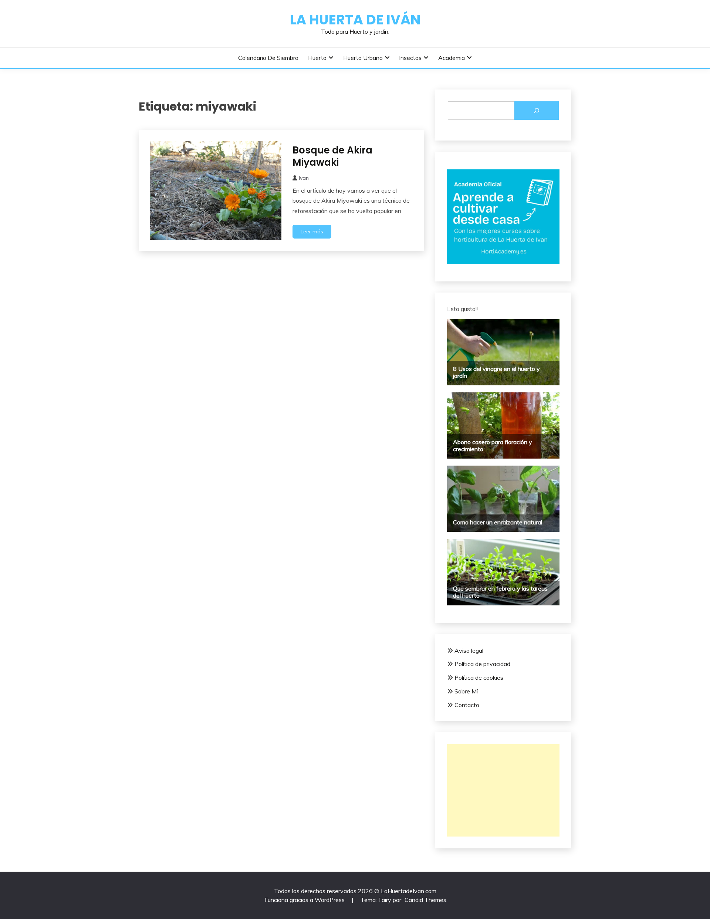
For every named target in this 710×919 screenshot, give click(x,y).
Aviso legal (468, 650)
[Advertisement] (503, 790)
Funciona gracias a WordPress (305, 899)
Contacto (466, 705)
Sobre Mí (466, 691)
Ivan (304, 178)
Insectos (410, 57)
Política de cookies (478, 677)
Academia (451, 57)
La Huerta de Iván (355, 19)
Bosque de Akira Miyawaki (332, 156)
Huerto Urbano (363, 57)
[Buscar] (536, 110)
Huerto (317, 57)
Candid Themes (425, 899)
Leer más (312, 231)
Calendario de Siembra (268, 57)
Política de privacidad (482, 664)
